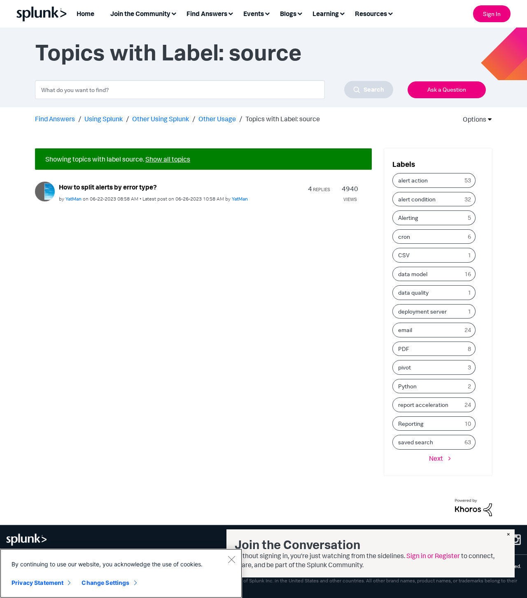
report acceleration (423, 404)
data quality (413, 292)
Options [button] (472, 119)
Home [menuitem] (85, 13)
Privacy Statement (37, 582)
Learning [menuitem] (325, 13)
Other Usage (217, 119)
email (405, 329)
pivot (404, 367)
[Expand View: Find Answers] (230, 13)
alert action (413, 180)
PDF (403, 348)
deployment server (422, 311)
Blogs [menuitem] (288, 13)
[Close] (231, 559)
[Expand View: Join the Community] (174, 13)
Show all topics (167, 159)
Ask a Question (446, 89)
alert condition (417, 199)
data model (412, 273)
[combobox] (214, 89)
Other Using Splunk (160, 119)
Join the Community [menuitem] (140, 13)
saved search (415, 442)
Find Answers (55, 119)
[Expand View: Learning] (342, 13)
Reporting (411, 423)
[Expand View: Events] (267, 13)
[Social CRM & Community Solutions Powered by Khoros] (473, 507)
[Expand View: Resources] (390, 13)
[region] (121, 573)
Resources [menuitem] (371, 13)
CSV (404, 255)
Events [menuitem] (253, 13)
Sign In (492, 13)
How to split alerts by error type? (108, 187)
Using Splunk (103, 119)
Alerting (408, 217)
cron (404, 236)
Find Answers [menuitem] (207, 13)
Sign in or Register (433, 556)
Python (407, 386)
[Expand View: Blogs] (300, 13)
